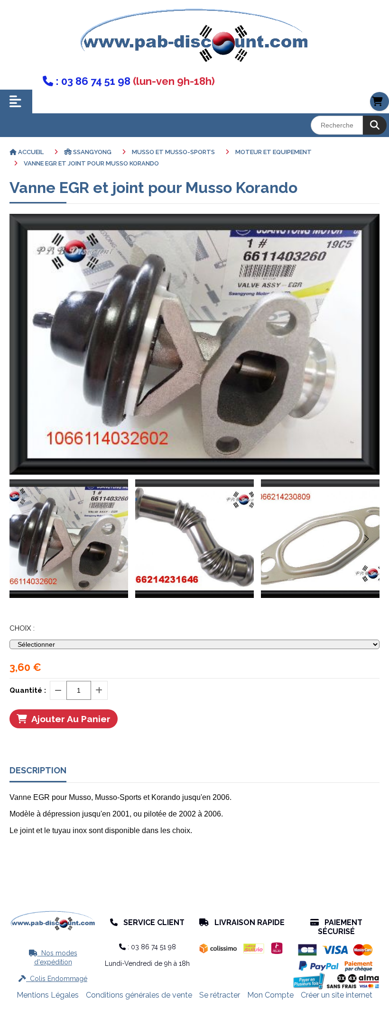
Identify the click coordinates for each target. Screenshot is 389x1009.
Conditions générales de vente (139, 995)
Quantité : (27, 690)
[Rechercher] (375, 125)
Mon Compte (270, 995)
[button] (366, 538)
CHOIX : (22, 628)
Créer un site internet (336, 995)
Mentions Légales (48, 995)
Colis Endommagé (53, 978)
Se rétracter (219, 995)
